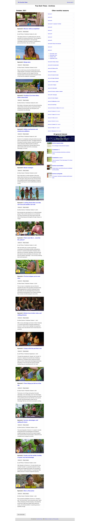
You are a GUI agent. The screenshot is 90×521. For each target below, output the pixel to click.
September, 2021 (53, 58)
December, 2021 (53, 53)
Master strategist (28, 167)
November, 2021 (53, 55)
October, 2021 (53, 56)
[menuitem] (70, 2)
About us (46, 518)
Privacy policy (55, 518)
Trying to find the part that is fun (33, 348)
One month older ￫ (21, 514)
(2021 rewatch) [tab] (54, 111)
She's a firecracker (29, 490)
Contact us (51, 518)
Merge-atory (27, 62)
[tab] (61, 14)
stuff (70, 2)
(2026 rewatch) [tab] (56, 107)
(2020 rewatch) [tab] (54, 114)
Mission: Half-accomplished (31, 28)
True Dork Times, (39, 518)
